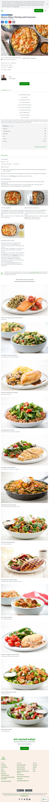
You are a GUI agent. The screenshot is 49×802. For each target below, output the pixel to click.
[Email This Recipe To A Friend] (13, 22)
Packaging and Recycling (23, 776)
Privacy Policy (16, 6)
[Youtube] (29, 799)
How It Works (4, 767)
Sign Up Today (24, 83)
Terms (8, 6)
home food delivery (34, 272)
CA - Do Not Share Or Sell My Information (8, 777)
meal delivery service (26, 793)
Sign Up (3, 771)
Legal (34, 771)
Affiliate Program (21, 769)
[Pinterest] (22, 799)
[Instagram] (27, 799)
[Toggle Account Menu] (45, 10)
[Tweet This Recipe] (6, 22)
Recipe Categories (21, 765)
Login (2, 769)
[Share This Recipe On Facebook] (2, 22)
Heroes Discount (5, 775)
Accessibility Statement (23, 780)
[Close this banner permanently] (47, 4)
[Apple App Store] (20, 790)
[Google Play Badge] (28, 790)
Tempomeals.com (24, 796)
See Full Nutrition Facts (40, 146)
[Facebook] (19, 799)
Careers (35, 767)
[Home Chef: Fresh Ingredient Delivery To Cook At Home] (3, 758)
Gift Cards (3, 773)
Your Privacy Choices (6, 781)
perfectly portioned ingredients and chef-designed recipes (16, 794)
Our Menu (3, 765)
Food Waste (20, 778)
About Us (35, 765)
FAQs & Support (21, 767)
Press (34, 769)
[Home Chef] (2, 10)
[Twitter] (24, 799)
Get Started (39, 10)
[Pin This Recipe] (10, 22)
